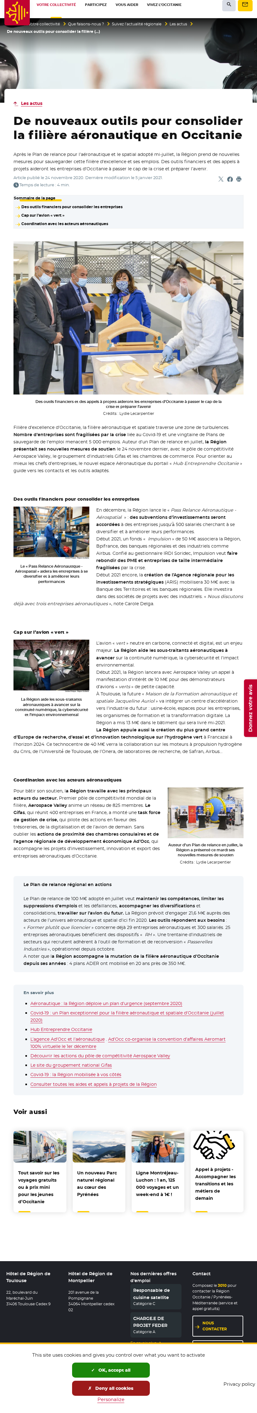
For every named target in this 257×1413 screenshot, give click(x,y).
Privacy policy (239, 1384)
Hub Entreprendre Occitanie (61, 1029)
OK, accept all (113, 1370)
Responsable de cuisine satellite (151, 1293)
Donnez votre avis (250, 708)
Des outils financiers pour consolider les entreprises (71, 207)
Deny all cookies (114, 1388)
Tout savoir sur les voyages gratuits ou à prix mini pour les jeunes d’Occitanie (38, 1187)
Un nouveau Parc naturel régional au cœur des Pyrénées (97, 1183)
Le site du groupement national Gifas (71, 1065)
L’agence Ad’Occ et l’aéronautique (67, 1039)
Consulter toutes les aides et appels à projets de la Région (93, 1084)
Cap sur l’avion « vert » (42, 215)
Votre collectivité (44, 24)
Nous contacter (214, 1326)
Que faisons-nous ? (86, 24)
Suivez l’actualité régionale (136, 24)
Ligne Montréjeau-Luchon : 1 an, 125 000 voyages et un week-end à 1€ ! (157, 1183)
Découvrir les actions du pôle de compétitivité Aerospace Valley (100, 1056)
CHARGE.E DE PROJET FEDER (150, 1322)
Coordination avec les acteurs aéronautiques (64, 224)
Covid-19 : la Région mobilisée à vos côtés (75, 1074)
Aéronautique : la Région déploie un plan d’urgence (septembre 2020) (106, 1003)
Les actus (178, 24)
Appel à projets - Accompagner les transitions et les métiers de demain (215, 1184)
